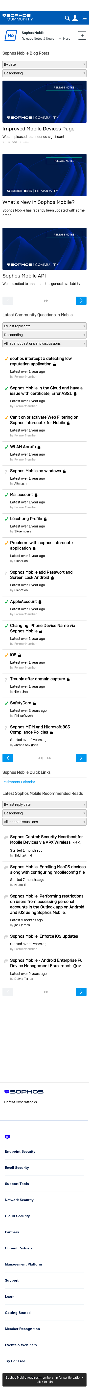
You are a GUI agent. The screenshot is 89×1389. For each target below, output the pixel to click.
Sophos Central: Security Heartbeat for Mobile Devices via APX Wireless (46, 839)
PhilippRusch (23, 715)
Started (28, 740)
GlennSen (21, 561)
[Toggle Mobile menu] (83, 18)
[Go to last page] (46, 300)
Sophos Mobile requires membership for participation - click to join (44, 1379)
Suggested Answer (6, 359)
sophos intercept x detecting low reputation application (41, 361)
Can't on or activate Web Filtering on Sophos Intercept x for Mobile (44, 419)
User (74, 18)
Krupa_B (20, 885)
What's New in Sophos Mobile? (38, 202)
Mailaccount (21, 494)
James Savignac (26, 745)
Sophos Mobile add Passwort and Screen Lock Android (41, 574)
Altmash (20, 483)
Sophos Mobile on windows (35, 470)
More (66, 38)
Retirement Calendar (18, 782)
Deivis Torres (23, 979)
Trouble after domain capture (37, 678)
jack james (22, 925)
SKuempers (22, 531)
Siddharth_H (23, 855)
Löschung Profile (26, 518)
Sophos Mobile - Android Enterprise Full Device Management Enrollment (47, 962)
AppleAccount (23, 601)
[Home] (24, 17)
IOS (13, 655)
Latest (27, 371)
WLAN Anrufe (23, 446)
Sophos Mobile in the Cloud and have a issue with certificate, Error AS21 (46, 390)
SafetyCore (20, 703)
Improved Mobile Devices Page (38, 128)
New (82, 35)
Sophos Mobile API (24, 275)
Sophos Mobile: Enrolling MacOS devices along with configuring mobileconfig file (48, 869)
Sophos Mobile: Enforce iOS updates (44, 936)
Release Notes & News (38, 38)
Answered (6, 388)
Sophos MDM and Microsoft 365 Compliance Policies (40, 729)
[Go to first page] (40, 758)
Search (67, 18)
